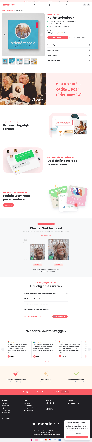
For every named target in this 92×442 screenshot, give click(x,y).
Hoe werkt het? (6, 410)
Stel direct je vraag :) (60, 316)
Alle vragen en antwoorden (31, 316)
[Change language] (84, 4)
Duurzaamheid (28, 405)
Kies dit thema (57, 37)
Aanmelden (65, 392)
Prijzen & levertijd (46, 5)
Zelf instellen (77, 433)
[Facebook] (53, 403)
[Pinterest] (50, 403)
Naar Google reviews (45, 362)
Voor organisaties (28, 410)
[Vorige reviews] (2, 349)
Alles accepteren (77, 437)
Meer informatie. (81, 430)
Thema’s (4, 403)
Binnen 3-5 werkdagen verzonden (33, 1)
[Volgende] (41, 34)
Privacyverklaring (48, 434)
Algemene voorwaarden (37, 434)
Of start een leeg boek (80, 37)
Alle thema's (36, 5)
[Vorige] (4, 34)
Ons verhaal (55, 5)
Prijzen (3, 408)
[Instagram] (47, 403)
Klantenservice (64, 5)
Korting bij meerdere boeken (31, 408)
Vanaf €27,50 (50, 1)
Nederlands (7, 418)
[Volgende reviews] (89, 349)
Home (3, 10)
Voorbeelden (5, 405)
